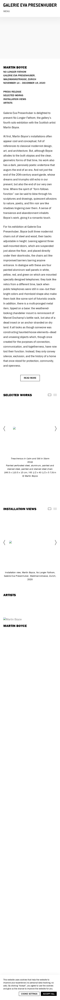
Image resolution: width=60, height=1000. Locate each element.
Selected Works (13, 95)
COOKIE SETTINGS (29, 994)
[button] (4, 428)
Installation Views (14, 99)
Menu (6, 11)
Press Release (12, 91)
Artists (7, 102)
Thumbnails (55, 395)
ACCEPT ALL (48, 994)
